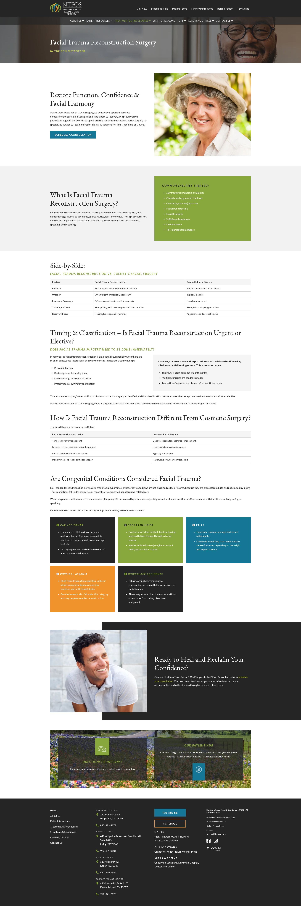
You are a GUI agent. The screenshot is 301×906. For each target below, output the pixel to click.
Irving (193, 851)
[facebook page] (208, 840)
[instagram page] (216, 840)
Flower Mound (182, 851)
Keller (169, 851)
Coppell (194, 862)
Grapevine (160, 851)
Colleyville (160, 862)
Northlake (168, 866)
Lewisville (183, 862)
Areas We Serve (165, 858)
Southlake (172, 862)
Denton (158, 866)
